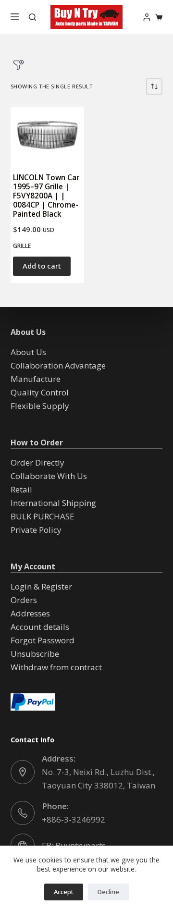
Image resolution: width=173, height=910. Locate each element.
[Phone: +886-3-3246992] (23, 813)
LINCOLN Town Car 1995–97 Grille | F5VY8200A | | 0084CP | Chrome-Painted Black (46, 195)
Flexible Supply (40, 405)
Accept (64, 891)
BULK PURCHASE (42, 516)
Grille (22, 246)
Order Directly (37, 462)
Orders (24, 599)
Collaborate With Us (49, 475)
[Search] (32, 17)
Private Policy (36, 529)
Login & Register (41, 586)
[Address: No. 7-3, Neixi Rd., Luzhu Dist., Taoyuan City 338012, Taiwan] (23, 772)
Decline (108, 891)
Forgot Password (42, 640)
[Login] (146, 17)
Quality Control (40, 392)
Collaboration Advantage (58, 365)
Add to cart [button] (42, 266)
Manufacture (36, 378)
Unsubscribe (35, 653)
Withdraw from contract (56, 667)
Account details (40, 626)
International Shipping (53, 502)
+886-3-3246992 (73, 819)
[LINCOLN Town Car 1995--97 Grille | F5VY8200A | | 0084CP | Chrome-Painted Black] (47, 135)
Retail (21, 489)
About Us (28, 351)
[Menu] (15, 16)
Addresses (30, 613)
